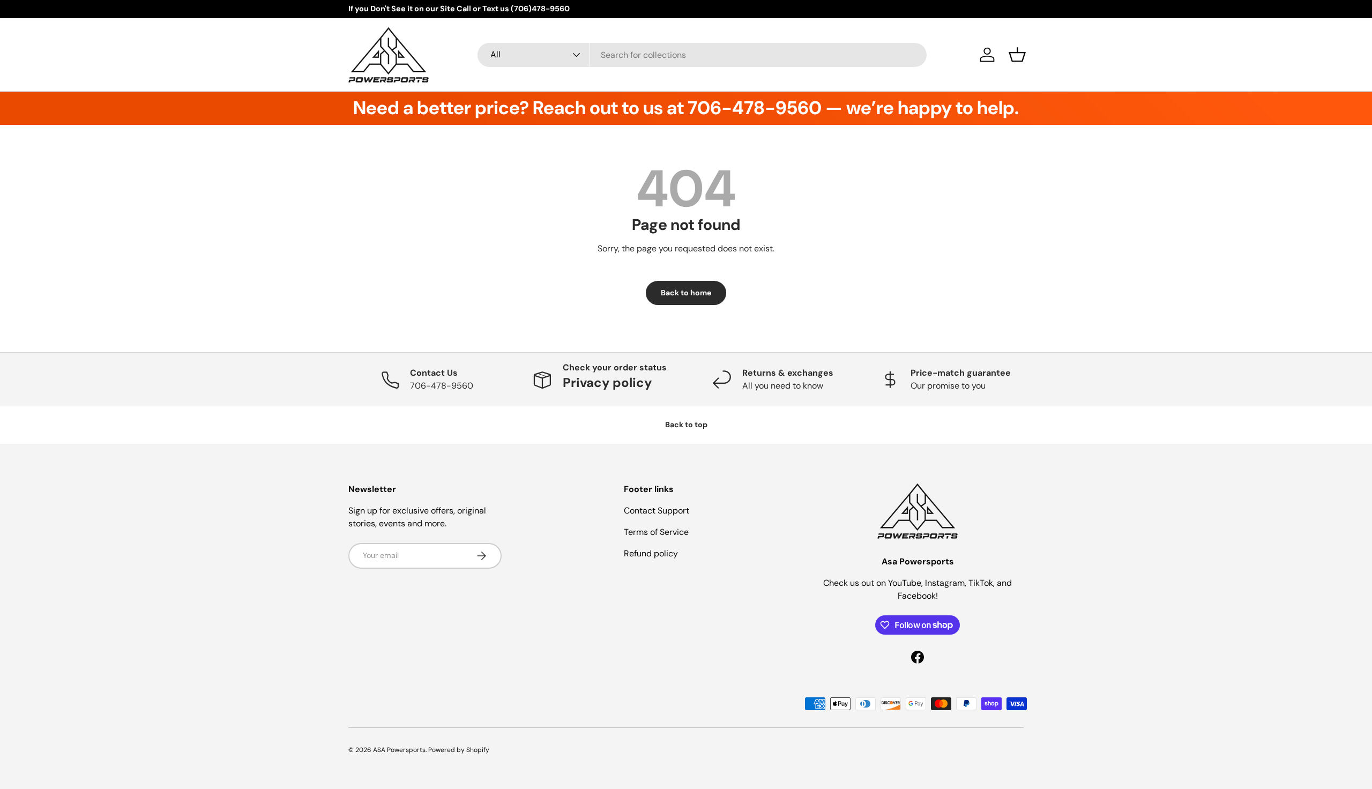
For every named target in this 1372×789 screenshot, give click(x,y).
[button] (1017, 54)
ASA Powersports (399, 750)
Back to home (686, 292)
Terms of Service (656, 532)
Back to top (686, 424)
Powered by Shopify (458, 750)
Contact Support (656, 510)
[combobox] (702, 55)
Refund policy (651, 553)
